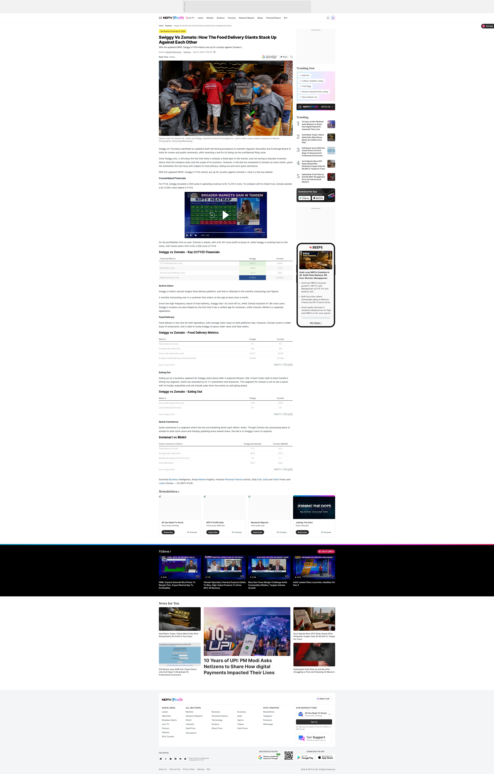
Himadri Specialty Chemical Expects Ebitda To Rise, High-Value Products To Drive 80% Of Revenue (225, 585)
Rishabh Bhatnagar (174, 52)
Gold (265, 479)
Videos (240, 724)
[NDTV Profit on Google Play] (305, 757)
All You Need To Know (172, 522)
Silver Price (217, 728)
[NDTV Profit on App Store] (325, 757)
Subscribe (168, 532)
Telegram (267, 716)
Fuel (259, 479)
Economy (232, 18)
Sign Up (314, 722)
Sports (240, 720)
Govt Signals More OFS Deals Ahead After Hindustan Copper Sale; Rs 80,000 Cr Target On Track (314, 636)
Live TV (191, 18)
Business (221, 18)
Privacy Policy (189, 769)
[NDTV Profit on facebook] (161, 759)
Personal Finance (273, 18)
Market (202, 479)
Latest (200, 18)
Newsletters (269, 712)
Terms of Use (174, 769)
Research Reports (246, 18)
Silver (276, 479)
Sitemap (200, 769)
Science (215, 724)
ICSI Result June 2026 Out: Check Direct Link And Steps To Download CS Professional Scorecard (178, 672)
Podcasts (267, 720)
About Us (163, 769)
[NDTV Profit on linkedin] (175, 759)
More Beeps (315, 323)
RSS (208, 769)
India (239, 716)
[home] (173, 16)
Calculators (191, 733)
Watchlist (166, 716)
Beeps (260, 18)
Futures (165, 728)
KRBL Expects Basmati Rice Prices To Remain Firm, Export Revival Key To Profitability (177, 585)
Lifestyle (190, 724)
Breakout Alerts (169, 720)
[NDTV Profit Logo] (172, 698)
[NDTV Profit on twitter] (166, 759)
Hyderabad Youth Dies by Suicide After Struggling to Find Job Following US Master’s (314, 670)
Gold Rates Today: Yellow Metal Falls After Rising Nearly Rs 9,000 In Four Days (179, 635)
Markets (210, 18)
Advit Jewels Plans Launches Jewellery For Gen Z (314, 583)
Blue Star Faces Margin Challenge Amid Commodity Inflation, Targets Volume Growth (267, 585)
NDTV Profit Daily (215, 522)
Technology (217, 720)
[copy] (291, 57)
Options (165, 732)
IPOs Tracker (168, 736)
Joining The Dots (304, 522)
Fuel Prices (242, 728)
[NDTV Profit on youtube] (180, 759)
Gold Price (190, 728)
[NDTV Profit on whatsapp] (185, 759)
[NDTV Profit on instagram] (171, 759)
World (188, 720)
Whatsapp (268, 724)
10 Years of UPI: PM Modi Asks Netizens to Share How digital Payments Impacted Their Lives (239, 666)
